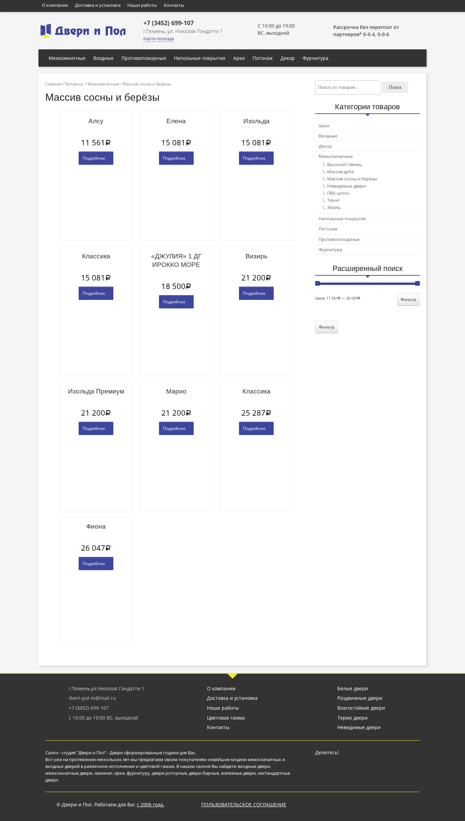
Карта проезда (158, 38)
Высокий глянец (344, 164)
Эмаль (334, 207)
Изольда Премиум (96, 391)
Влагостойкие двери (361, 708)
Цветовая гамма (226, 717)
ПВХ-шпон (338, 193)
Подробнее (94, 158)
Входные (103, 58)
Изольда (256, 121)
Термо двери (352, 717)
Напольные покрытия (199, 58)
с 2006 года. (150, 804)
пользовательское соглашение (243, 804)
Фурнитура (315, 58)
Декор (287, 58)
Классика (96, 256)
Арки (239, 58)
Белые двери (352, 688)
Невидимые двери (346, 186)
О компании (55, 5)
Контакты (174, 5)
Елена (176, 121)
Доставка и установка (98, 5)
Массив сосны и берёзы (352, 179)
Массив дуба (340, 171)
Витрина (74, 84)
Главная (53, 84)
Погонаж (263, 58)
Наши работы (142, 5)
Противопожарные (144, 58)
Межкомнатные (67, 58)
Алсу (96, 121)
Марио (176, 391)
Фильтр (408, 299)
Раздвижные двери (359, 698)
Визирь (256, 256)
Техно (333, 200)
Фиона (96, 526)
